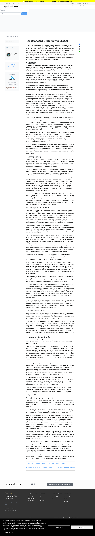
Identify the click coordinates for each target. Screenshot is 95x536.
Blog (10, 3)
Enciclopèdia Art (56, 496)
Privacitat (7, 510)
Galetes (13, 508)
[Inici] (11, 6)
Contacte (14, 3)
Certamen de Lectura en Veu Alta (45, 499)
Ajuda (19, 3)
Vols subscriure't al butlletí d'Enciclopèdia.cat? (60, 484)
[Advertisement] (71, 20)
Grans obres (55, 499)
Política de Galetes (8, 532)
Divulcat (72, 3)
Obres (84, 6)
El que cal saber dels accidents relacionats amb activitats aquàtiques (47, 463)
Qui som (6, 3)
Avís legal (7, 508)
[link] (12, 41)
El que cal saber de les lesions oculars (36, 467)
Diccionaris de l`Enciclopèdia (31, 497)
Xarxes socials (14, 510)
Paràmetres (59, 527)
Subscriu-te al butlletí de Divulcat (62, 1)
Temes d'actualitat (77, 6)
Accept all (82, 527)
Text (41, 496)
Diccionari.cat (78, 3)
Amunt (50, 467)
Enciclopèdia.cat (68, 496)
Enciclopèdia (31, 500)
